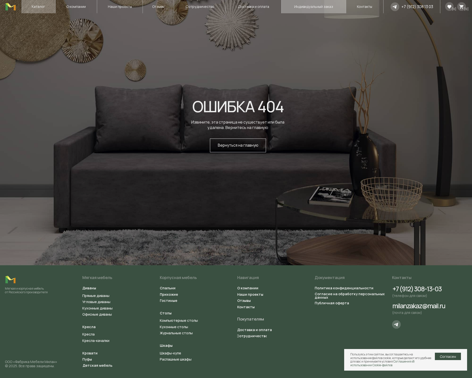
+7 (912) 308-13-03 (416, 288)
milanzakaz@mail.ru (418, 305)
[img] (395, 6)
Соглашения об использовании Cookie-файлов (382, 363)
